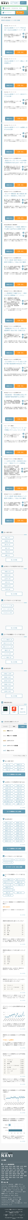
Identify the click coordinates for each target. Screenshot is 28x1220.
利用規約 (6, 1215)
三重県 (17, 1172)
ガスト (17, 1188)
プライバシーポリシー (13, 1215)
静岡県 (10, 1172)
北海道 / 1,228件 (7, 673)
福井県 (18, 1170)
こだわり (23, 726)
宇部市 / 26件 (7, 575)
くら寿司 (3, 1191)
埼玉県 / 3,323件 (8, 835)
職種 (14, 726)
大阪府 (2, 1173)
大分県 (17, 1177)
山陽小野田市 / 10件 (8, 801)
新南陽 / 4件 (7, 541)
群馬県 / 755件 (19, 833)
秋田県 (17, 1166)
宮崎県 (21, 1177)
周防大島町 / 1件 (19, 801)
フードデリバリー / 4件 (9, 890)
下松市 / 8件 (7, 589)
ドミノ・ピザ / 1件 (7, 609)
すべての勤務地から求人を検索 (14, 774)
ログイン (23, 2)
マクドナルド (4, 1186)
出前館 (16, 1184)
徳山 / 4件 (7, 537)
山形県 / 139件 (7, 691)
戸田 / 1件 (7, 551)
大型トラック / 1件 (7, 643)
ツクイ (8, 1072)
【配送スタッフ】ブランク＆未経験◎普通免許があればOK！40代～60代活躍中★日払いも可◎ (15, 161)
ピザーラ (3, 1188)
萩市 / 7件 (7, 582)
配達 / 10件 (19, 892)
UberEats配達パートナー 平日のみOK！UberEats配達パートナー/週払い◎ (15, 29)
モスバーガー (11, 1193)
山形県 (21, 1166)
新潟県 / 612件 (8, 841)
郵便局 (8, 1063)
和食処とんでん (4, 1193)
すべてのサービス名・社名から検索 (14, 867)
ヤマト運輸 (9, 1061)
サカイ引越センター (18, 1202)
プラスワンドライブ (5, 1202)
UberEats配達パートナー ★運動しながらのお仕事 (15, 128)
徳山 (8, 927)
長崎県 (10, 1177)
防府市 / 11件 (7, 585)
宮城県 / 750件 (7, 684)
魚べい (16, 1193)
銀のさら (16, 1186)
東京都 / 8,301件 (8, 838)
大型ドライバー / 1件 (7, 646)
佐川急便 (9, 1067)
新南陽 (8, 925)
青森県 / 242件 (7, 677)
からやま (8, 1191)
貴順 (20, 1199)
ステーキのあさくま (5, 1195)
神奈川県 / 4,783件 (19, 838)
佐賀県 (6, 1177)
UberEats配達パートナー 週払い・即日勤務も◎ (15, 62)
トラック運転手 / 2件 (7, 639)
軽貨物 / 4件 (8, 887)
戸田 (8, 932)
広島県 (6, 1175)
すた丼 (12, 1195)
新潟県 (7, 1170)
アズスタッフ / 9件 (7, 612)
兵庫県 (6, 1173)
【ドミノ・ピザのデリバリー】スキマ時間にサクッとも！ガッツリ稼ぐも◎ (15, 429)
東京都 (21, 1168)
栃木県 (6, 1168)
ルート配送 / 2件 (7, 657)
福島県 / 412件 (8, 830)
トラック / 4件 (7, 653)
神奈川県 (3, 1170)
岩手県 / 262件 (7, 680)
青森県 (6, 1166)
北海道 (2, 1166)
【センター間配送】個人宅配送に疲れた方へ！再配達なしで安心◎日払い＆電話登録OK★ (15, 195)
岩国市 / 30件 (8, 793)
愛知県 (14, 1172)
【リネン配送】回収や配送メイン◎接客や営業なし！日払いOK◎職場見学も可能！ (15, 261)
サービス (5, 726)
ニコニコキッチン (16, 1189)
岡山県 (2, 1175)
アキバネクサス (4, 1204)
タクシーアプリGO (17, 1197)
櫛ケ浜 (8, 930)
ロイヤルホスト (18, 1191)
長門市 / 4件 (8, 796)
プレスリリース (20, 1215)
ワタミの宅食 (11, 1186)
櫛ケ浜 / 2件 (7, 544)
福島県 (25, 1166)
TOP (2, 17)
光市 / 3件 (19, 793)
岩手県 (10, 1166)
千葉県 (17, 1168)
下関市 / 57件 (7, 571)
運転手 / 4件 (7, 650)
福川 (8, 929)
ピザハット (21, 1184)
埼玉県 (14, 1168)
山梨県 (22, 1170)
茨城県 (2, 1168)
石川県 (15, 1170)
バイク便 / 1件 (8, 895)
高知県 (25, 1175)
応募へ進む (21, 52)
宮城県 (14, 1166)
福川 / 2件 (7, 548)
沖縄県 (7, 1179)
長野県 (2, 1172)
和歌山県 (14, 1173)
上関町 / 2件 (19, 803)
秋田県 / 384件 (7, 687)
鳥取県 (18, 1173)
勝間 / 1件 (7, 555)
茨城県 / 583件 (19, 830)
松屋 (22, 1189)
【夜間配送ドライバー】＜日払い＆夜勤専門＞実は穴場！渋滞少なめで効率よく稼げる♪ (15, 329)
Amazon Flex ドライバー (6, 1197)
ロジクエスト (15, 1199)
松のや (24, 1191)
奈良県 (10, 1173)
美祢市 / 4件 (8, 798)
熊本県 (14, 1177)
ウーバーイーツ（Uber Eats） (13, 987)
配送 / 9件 (8, 892)
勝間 (8, 934)
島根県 (22, 1173)
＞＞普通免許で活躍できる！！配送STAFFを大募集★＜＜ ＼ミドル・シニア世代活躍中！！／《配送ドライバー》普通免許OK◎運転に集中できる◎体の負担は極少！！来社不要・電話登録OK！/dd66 (15, 294)
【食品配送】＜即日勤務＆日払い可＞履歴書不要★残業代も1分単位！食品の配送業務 (15, 396)
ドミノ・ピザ (10, 989)
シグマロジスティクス (6, 1201)
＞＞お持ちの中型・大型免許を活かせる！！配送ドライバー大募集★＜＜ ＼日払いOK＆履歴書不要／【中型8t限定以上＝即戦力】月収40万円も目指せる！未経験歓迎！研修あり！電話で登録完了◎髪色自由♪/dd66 (15, 462)
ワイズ (25, 1202)
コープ (10, 1204)
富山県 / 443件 (19, 841)
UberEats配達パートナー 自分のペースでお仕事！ (15, 95)
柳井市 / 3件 (19, 796)
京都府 (25, 1172)
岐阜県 (6, 1172)
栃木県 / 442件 (8, 833)
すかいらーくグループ (11, 1069)
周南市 (9, 17)
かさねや (9, 1189)
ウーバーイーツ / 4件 (7, 605)
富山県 (11, 1170)
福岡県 (2, 1177)
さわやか (16, 1195)
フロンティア (23, 1188)
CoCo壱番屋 (4, 1189)
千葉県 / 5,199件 (19, 835)
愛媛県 (21, 1175)
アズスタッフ (10, 985)
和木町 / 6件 (8, 803)
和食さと (12, 1191)
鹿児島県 (3, 1179)
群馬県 (10, 1168)
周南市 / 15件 (19, 798)
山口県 (5, 17)
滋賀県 (21, 1172)
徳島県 (14, 1175)
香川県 (17, 1175)
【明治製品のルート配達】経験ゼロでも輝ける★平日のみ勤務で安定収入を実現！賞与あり (15, 228)
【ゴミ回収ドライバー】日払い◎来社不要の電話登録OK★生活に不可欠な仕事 (15, 362)
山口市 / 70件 (7, 578)
